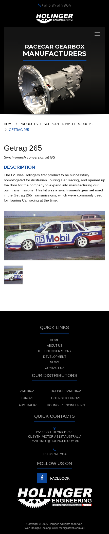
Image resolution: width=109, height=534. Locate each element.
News (54, 362)
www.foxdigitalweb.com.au (68, 527)
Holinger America (66, 391)
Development (54, 357)
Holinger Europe (66, 398)
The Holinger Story (54, 351)
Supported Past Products (68, 124)
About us (54, 345)
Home (9, 124)
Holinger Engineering (66, 405)
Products (29, 124)
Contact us (54, 368)
